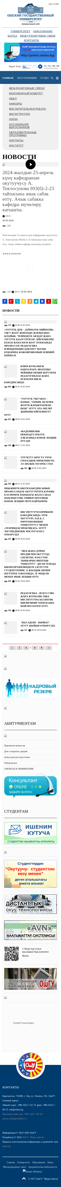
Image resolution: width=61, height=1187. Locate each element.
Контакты (31, 40)
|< (12, 648)
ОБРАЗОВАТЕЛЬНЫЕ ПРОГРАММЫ (23, 134)
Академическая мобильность (42, 1167)
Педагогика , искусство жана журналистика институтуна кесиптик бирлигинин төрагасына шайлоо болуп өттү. (37, 599)
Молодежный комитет (26, 93)
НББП (13, 98)
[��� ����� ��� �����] (23, 301)
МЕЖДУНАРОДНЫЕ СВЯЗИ (27, 88)
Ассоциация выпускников (19, 126)
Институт (16, 145)
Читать (25, 955)
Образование (43, 31)
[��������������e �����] (29, 301)
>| (48, 648)
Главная (7, 78)
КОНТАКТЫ (16, 140)
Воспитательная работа (27, 109)
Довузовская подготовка (17, 757)
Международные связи (37, 35)
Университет (20, 31)
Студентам (47, 78)
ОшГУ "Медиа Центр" (33, 1137)
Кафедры (15, 103)
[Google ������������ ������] (11, 301)
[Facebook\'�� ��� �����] (4, 301)
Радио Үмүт (15, 66)
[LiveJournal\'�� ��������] (17, 301)
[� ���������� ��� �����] (42, 301)
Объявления (10, 763)
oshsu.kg (6, 1146)
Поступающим (26, 78)
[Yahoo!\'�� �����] (48, 301)
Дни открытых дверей (15, 751)
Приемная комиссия (14, 745)
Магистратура (19, 114)
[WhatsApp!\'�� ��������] (54, 301)
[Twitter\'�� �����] (36, 301)
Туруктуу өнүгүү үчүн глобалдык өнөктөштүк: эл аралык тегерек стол (37, 460)
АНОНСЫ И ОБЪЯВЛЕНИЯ (19, 769)
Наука (12, 35)
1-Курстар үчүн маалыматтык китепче (35, 950)
